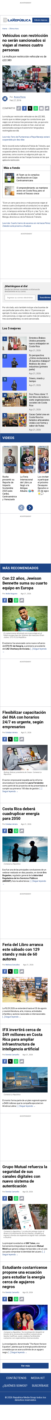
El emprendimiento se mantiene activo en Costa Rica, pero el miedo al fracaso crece (32, 191)
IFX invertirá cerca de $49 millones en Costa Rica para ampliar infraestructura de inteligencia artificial (22, 1039)
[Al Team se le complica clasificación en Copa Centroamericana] (9, 178)
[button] (40, 20)
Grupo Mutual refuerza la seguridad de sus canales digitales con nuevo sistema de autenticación (24, 1176)
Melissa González (13, 965)
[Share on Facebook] (24, 108)
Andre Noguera (11, 594)
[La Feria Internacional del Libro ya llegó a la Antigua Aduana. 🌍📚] (28, 459)
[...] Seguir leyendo (10, 1017)
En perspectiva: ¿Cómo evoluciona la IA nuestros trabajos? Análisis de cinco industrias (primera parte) (39, 362)
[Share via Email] (41, 108)
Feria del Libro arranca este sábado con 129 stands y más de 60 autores (22, 951)
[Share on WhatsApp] (35, 108)
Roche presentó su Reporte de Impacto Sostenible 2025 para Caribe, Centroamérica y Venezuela (9, 488)
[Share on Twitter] (30, 108)
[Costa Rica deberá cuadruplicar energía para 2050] (25, 849)
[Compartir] (47, 108)
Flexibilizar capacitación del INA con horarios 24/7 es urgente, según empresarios (24, 719)
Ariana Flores (20, 97)
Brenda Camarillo (12, 1055)
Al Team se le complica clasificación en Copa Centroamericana (27, 178)
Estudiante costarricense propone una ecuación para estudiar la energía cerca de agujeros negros (24, 1277)
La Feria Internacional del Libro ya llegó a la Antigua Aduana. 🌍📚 (27, 483)
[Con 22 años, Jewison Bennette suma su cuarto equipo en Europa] (25, 618)
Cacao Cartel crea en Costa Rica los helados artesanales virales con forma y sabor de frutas (39, 420)
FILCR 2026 (10, 1008)
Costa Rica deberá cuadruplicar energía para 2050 (20, 814)
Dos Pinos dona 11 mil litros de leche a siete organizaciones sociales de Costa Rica (39, 400)
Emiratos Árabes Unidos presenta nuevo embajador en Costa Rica (39, 342)
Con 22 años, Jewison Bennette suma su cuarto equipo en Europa (24, 583)
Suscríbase (40, 1385)
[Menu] (5, 20)
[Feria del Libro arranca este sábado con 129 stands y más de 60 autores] (25, 989)
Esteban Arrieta (12, 733)
